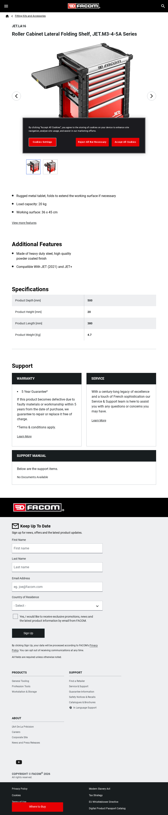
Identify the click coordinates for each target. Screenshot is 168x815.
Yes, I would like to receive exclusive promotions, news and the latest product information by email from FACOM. (56, 618)
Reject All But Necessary (92, 141)
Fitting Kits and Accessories (30, 16)
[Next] (151, 96)
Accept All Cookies (125, 141)
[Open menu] (6, 6)
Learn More (24, 436)
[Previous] (16, 96)
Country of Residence (25, 597)
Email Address (21, 578)
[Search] (163, 6)
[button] (19, 762)
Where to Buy (37, 806)
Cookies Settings (42, 141)
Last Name (19, 558)
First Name (19, 539)
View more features (24, 222)
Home (7, 16)
